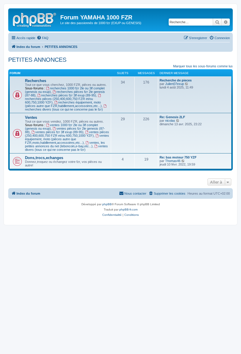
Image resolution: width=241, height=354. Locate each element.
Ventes (31, 117)
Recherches (35, 81)
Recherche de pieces (176, 80)
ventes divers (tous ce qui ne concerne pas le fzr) (66, 147)
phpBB (107, 204)
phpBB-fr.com (128, 209)
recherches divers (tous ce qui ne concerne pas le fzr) (64, 109)
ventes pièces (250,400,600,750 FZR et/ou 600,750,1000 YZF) (67, 133)
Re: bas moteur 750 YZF (178, 157)
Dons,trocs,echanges (44, 158)
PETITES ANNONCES (37, 59)
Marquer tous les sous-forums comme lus (203, 66)
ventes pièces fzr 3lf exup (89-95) (59, 132)
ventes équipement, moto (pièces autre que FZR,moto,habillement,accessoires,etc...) (67, 139)
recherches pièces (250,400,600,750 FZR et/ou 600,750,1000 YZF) (59, 100)
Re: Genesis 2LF (172, 117)
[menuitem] (42, 37)
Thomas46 (172, 161)
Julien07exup (174, 84)
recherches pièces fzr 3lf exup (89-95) (68, 95)
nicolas (170, 120)
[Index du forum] (35, 19)
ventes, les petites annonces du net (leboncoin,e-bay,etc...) (65, 144)
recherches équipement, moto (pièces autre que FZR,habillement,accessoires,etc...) (63, 104)
